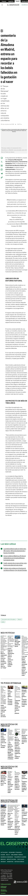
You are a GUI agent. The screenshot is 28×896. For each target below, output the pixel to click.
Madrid (19, 619)
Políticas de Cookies (6, 884)
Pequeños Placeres (20, 857)
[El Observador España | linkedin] (20, 847)
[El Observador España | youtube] (26, 844)
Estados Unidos (19, 861)
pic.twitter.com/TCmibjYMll (16, 222)
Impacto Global (11, 859)
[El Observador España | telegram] (26, 847)
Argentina (11, 1)
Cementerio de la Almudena (8, 619)
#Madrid (9, 200)
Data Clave (20, 859)
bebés (3, 622)
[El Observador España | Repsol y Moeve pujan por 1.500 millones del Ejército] (17, 638)
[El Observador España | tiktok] (17, 847)
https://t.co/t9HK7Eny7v (16, 219)
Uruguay (4, 1)
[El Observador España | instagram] (23, 844)
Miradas (3, 859)
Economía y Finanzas (15, 852)
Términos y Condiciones (4, 890)
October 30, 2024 (16, 226)
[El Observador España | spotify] (23, 847)
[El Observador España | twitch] (26, 849)
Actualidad (4, 852)
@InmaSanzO (20, 211)
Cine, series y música (17, 854)
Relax (8, 854)
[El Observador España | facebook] (20, 844)
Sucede (3, 854)
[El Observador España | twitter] (18, 844)
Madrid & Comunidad (7, 857)
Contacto (3, 893)
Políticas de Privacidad (4, 887)
